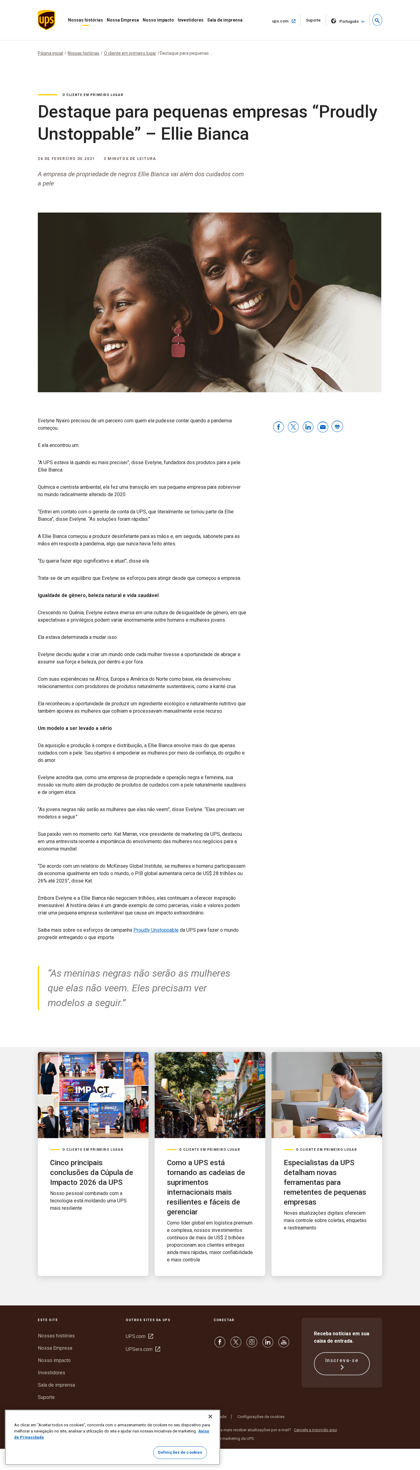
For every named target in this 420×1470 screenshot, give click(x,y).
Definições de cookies (180, 1452)
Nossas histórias (85, 20)
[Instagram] (252, 1345)
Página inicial (50, 53)
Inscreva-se (342, 1360)
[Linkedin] (268, 1345)
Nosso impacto (158, 20)
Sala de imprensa (225, 20)
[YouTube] (284, 1345)
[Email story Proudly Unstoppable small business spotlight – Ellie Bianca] (323, 427)
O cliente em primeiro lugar (130, 53)
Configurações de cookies (260, 1416)
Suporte (316, 22)
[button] (377, 20)
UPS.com (139, 1336)
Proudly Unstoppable (156, 930)
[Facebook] (220, 1345)
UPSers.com (143, 1349)
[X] (236, 1345)
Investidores (191, 20)
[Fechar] (210, 1416)
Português (349, 21)
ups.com (286, 21)
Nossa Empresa (123, 20)
